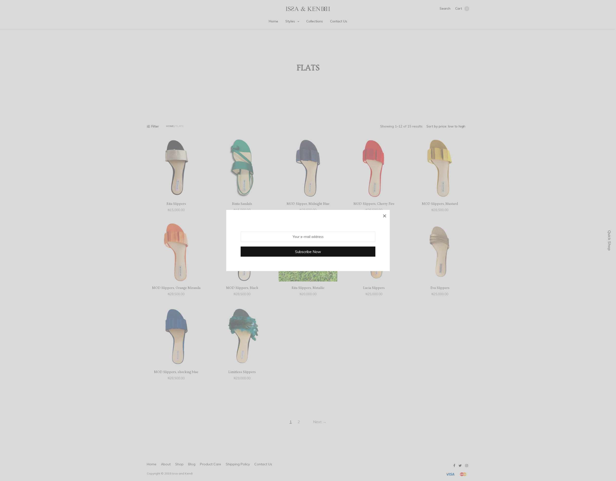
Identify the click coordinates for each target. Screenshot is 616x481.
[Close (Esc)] (384, 215)
